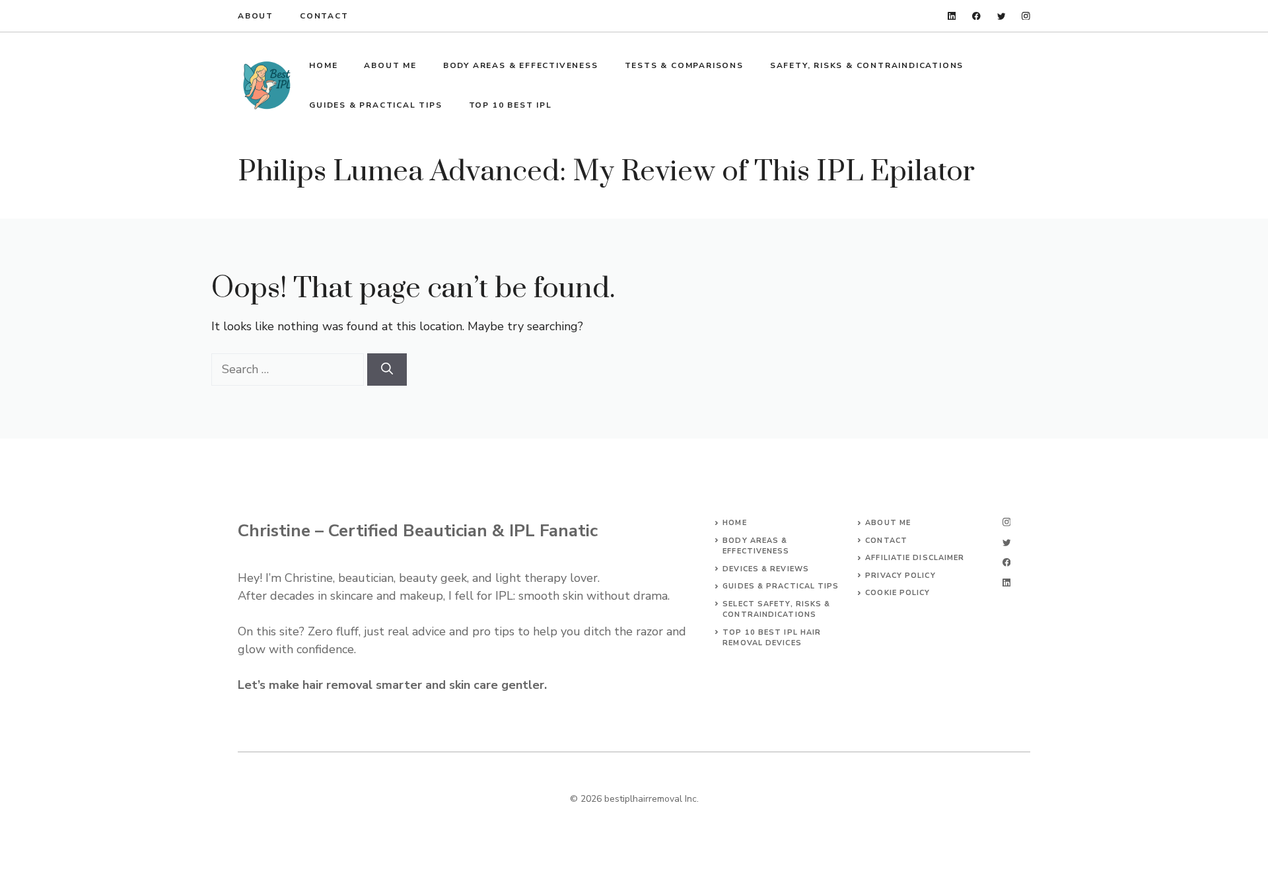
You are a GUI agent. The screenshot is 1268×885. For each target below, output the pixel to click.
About (255, 16)
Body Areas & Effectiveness (520, 65)
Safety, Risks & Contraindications (867, 65)
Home (323, 65)
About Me (390, 65)
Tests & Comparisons (684, 65)
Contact (324, 16)
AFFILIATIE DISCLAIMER (914, 558)
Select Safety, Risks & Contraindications (776, 609)
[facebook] (976, 16)
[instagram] (1026, 16)
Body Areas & (754, 541)
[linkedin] (952, 16)
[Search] (387, 369)
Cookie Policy (897, 593)
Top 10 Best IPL (510, 105)
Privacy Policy (900, 576)
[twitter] (1001, 16)
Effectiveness (755, 551)
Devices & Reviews (765, 569)
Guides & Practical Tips (375, 105)
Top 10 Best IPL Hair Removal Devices (771, 638)
